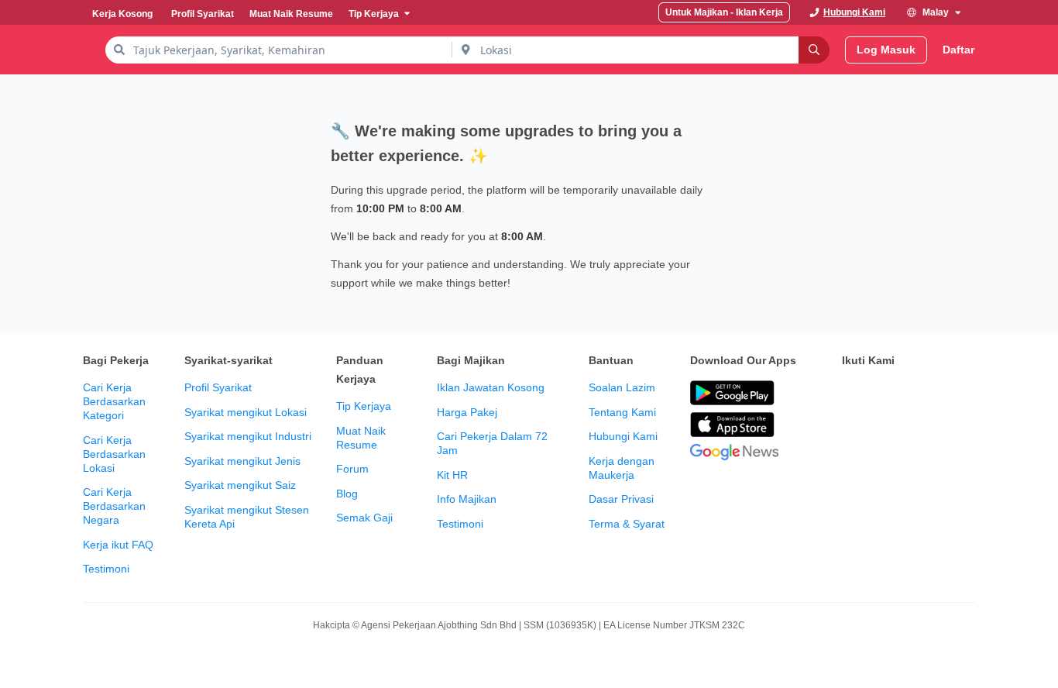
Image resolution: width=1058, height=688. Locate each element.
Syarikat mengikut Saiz (240, 485)
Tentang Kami (622, 412)
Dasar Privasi (621, 499)
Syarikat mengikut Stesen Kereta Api (246, 517)
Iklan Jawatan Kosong (490, 387)
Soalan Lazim (622, 387)
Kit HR (452, 475)
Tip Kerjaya (363, 406)
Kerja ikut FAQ (118, 544)
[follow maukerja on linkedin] (851, 432)
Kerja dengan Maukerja (621, 468)
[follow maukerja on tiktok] (885, 432)
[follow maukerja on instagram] (953, 393)
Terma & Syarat (627, 524)
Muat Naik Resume (361, 438)
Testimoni (106, 568)
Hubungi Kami (623, 436)
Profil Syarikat (218, 387)
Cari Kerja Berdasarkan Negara (114, 506)
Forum (352, 469)
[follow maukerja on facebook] (851, 393)
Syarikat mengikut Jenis (242, 461)
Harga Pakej (467, 412)
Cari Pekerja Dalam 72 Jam (492, 443)
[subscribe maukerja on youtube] (919, 393)
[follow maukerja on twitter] (885, 393)
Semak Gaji (364, 517)
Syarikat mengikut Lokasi (245, 412)
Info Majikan (466, 499)
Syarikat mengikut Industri (247, 436)
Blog (347, 493)
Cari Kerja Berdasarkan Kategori (114, 401)
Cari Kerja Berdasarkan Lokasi (114, 454)
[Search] (814, 50)
